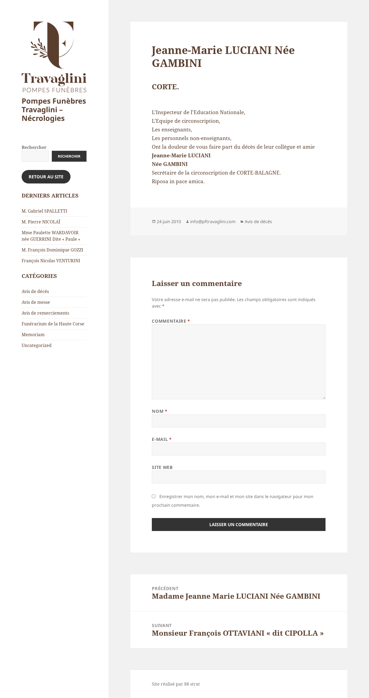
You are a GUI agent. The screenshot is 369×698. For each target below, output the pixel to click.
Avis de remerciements (45, 313)
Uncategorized (37, 345)
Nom (159, 411)
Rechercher (34, 147)
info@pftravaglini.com (213, 221)
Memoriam (33, 335)
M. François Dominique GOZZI (52, 250)
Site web (162, 467)
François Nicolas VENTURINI (51, 261)
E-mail (162, 439)
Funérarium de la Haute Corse (53, 324)
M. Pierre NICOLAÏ (41, 222)
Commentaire (171, 321)
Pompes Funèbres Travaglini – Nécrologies (54, 109)
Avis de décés (35, 291)
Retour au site (46, 177)
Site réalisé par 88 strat (176, 684)
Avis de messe (36, 302)
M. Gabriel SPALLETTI (44, 211)
